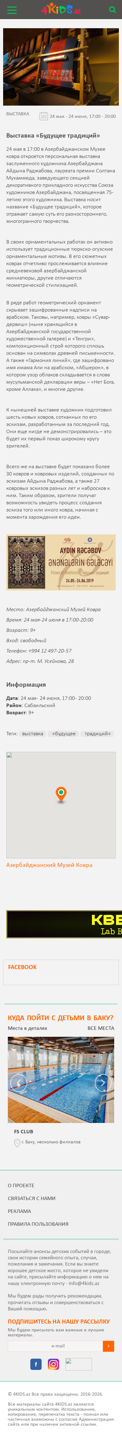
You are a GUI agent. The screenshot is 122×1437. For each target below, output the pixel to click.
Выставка (32, 734)
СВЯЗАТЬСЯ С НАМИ (32, 1199)
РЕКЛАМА (19, 1211)
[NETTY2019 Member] (78, 1365)
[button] (61, 796)
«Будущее (63, 734)
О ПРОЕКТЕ (21, 1186)
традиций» (97, 734)
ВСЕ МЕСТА (101, 1028)
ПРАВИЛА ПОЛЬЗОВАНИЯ (38, 1224)
